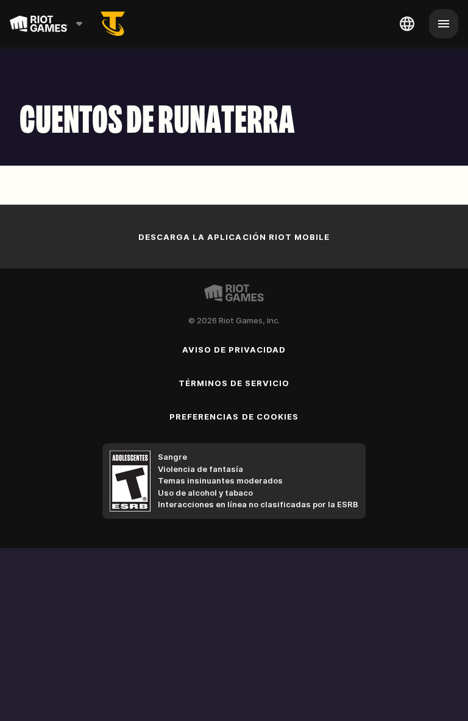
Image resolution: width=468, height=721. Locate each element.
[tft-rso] (113, 24)
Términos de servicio (234, 383)
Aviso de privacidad (234, 349)
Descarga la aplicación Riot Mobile (234, 237)
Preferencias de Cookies (234, 416)
